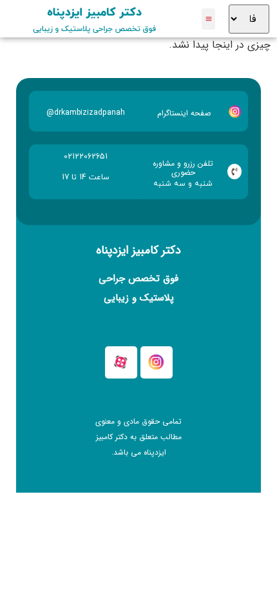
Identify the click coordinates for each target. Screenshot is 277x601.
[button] (208, 19)
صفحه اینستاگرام (184, 113)
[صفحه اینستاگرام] (235, 111)
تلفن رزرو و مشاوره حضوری (183, 168)
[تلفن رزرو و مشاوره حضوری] (234, 171)
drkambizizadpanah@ (85, 112)
